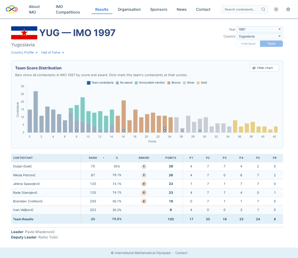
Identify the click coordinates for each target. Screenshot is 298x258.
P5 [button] (258, 158)
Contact (203, 9)
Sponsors (158, 9)
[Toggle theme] (276, 9)
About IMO (34, 9)
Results (101, 9)
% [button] (117, 158)
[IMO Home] (12, 9)
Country (230, 36)
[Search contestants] (263, 9)
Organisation (129, 9)
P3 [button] (225, 158)
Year (232, 29)
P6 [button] (275, 158)
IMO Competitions (68, 9)
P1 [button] (191, 158)
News (182, 9)
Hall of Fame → (52, 52)
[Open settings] (288, 9)
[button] (93, 158)
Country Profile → (24, 52)
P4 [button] (241, 158)
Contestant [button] (23, 158)
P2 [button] (208, 158)
